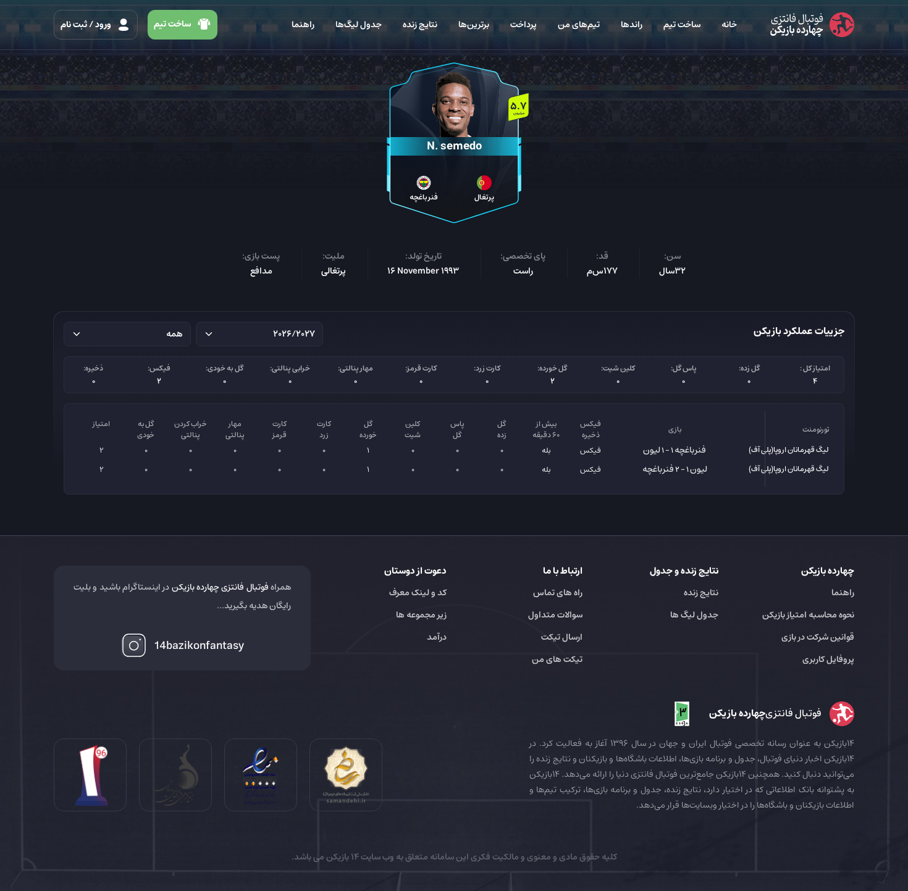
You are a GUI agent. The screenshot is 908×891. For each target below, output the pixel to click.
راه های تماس (557, 592)
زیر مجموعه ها (421, 615)
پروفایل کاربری (828, 659)
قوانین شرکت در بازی (817, 637)
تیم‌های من (579, 24)
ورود (87, 24)
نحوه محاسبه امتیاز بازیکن (808, 615)
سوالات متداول (555, 615)
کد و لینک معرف (418, 592)
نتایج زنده (420, 24)
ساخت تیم (681, 24)
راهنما (303, 24)
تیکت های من (557, 659)
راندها (631, 24)
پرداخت (523, 24)
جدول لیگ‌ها (358, 24)
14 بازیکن (341, 857)
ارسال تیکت (561, 637)
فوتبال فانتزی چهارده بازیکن (220, 587)
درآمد (437, 637)
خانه (729, 24)
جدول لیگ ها (694, 615)
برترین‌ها (473, 24)
